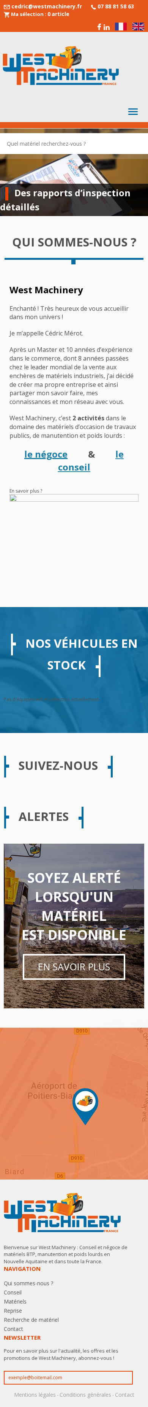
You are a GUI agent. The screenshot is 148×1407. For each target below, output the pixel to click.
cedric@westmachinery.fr (46, 6)
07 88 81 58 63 (116, 6)
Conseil (13, 1292)
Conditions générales (85, 1394)
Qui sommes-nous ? (28, 1283)
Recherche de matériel (31, 1319)
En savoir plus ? (25, 491)
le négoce (46, 454)
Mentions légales (35, 1394)
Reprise (13, 1310)
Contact (13, 1328)
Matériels (15, 1301)
